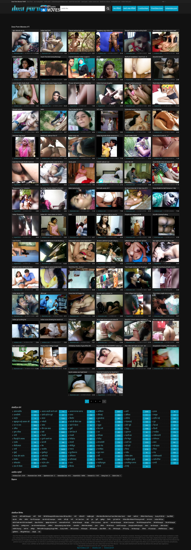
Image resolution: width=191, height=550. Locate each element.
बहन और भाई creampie (49, 519)
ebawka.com (96, 548)
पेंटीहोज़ (72, 439)
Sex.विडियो (170, 516)
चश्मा (43, 425)
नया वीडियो (117, 8)
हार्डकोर (44, 466)
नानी (15, 435)
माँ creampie (152, 528)
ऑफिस (127, 415)
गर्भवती (44, 421)
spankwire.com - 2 (49, 475)
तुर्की (71, 428)
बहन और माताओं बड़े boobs (38, 525)
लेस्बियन (72, 456)
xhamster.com (18, 53)
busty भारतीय (64, 528)
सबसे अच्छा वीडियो (129, 8)
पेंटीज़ (99, 439)
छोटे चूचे (128, 425)
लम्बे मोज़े (45, 456)
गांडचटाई (128, 421)
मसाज (72, 449)
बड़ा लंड (100, 445)
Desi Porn (30, 1)
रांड (154, 452)
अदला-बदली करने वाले (49, 411)
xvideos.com (102, 53)
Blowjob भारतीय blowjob (135, 525)
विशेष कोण (129, 456)
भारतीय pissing (17, 528)
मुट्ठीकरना (73, 452)
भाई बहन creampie (129, 522)
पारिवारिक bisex (162, 528)
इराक (155, 411)
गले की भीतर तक (75, 421)
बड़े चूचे (127, 445)
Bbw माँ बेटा (16, 525)
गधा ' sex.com (80, 519)
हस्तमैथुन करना (130, 462)
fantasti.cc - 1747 (93, 475)
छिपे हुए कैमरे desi (25, 532)
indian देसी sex (159, 519)
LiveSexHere (143, 8)
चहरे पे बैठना (74, 425)
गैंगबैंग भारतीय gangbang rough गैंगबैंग (47, 528)
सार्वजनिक (156, 459)
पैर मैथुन (128, 439)
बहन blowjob (154, 525)
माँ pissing (126, 528)
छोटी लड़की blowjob (25, 516)
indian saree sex (94, 1)
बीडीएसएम (17, 445)
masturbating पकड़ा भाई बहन (63, 525)
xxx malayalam (38, 1)
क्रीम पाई (156, 418)
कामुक (155, 415)
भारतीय (44, 449)
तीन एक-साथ (46, 428)
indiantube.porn (171, 8)
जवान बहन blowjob (116, 522)
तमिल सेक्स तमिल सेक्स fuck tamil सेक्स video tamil (110, 516)
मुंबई (15, 452)
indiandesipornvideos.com (60, 1)
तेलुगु (127, 428)
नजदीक (156, 432)
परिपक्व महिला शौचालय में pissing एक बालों (133, 519)
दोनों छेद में (73, 432)
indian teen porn (126, 1)
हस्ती (155, 462)
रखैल (127, 452)
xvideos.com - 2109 (19, 475)
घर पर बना (17, 425)
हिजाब (72, 466)
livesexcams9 (109, 548)
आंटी (127, 411)
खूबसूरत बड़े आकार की (22, 421)
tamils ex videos (105, 1)
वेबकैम (16, 459)
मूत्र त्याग (100, 452)
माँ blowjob (84, 528)
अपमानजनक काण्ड (76, 411)
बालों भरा (128, 442)
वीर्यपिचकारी (157, 456)
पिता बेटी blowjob (170, 522)
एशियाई (99, 415)
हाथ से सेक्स (18, 466)
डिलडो (155, 425)
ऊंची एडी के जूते (47, 415)
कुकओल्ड (100, 418)
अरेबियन (100, 411)
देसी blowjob (116, 528)
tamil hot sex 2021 (74, 1)
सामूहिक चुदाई (130, 459)
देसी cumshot (74, 528)
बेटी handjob (93, 528)
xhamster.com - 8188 (34, 475)
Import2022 (129, 79)
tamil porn (84, 1)
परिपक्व (100, 435)
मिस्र (155, 449)
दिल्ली (155, 428)
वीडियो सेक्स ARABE (87, 525)
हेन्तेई (127, 466)
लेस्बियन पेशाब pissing (147, 516)
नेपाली (44, 435)
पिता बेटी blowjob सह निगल (144, 522)
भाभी (15, 449)
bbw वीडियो (103, 528)
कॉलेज (127, 418)
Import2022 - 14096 (79, 475)
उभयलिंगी (17, 415)
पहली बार (128, 435)
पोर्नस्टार (156, 439)
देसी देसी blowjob (158, 522)
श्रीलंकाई (73, 459)
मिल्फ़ (127, 449)
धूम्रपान (128, 432)
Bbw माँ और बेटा (39, 522)
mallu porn (47, 1)
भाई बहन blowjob (77, 522)
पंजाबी (72, 435)
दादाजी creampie (121, 525)
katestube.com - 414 (64, 475)
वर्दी (98, 456)
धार (98, 432)
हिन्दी (99, 466)
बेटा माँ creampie (35, 519)
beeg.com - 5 (106, 475)
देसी (43, 432)
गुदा (154, 421)
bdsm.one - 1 (117, 475)
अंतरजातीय (18, 411)
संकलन (100, 459)
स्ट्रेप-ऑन (45, 462)
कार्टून (16, 418)
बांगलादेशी (100, 442)
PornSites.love (157, 8)
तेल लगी (100, 428)
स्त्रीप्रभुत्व (101, 462)
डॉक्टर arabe (164, 525)
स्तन (71, 462)
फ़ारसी (44, 442)
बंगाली (72, 442)
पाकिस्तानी (157, 435)
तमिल (16, 428)
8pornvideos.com (83, 548)
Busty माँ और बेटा (159, 516)
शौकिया (44, 459)
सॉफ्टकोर (17, 462)
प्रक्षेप (16, 442)
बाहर (155, 442)
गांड (98, 421)
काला (43, 418)
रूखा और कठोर (19, 456)
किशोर (72, 418)
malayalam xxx (115, 1)
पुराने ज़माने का (47, 439)
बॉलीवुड (72, 445)
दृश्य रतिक (17, 432)
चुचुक (99, 425)
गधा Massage (135, 528)
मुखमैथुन (45, 452)
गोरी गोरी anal (110, 525)
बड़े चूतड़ (156, 445)
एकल (71, 415)
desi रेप (15, 516)
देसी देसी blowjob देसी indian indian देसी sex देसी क (57, 516)
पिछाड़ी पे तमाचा (19, 439)
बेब (43, 445)
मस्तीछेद (100, 449)
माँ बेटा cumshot (96, 522)
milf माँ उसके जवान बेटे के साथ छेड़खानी (22, 522)
